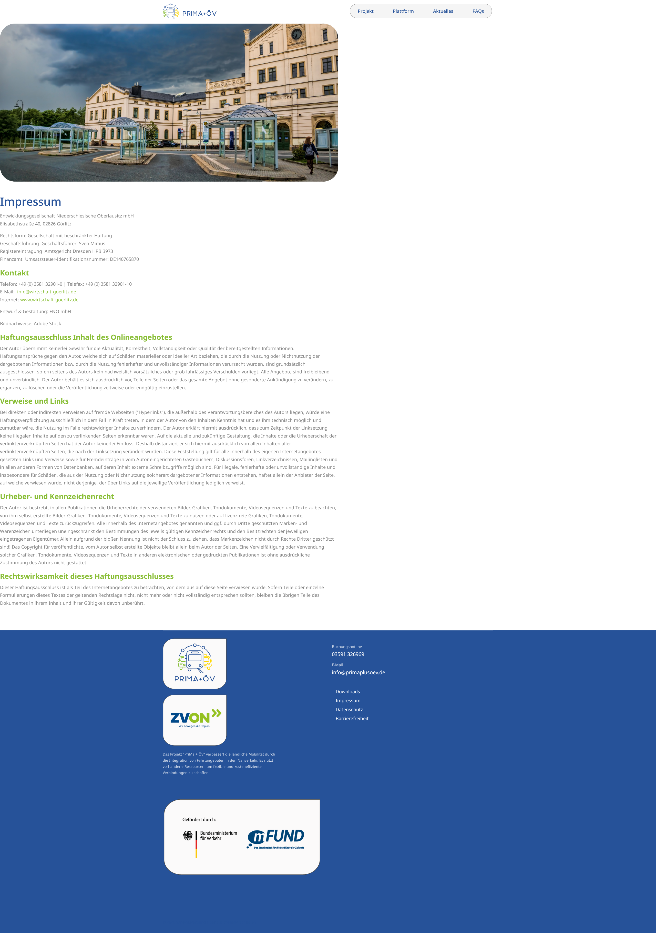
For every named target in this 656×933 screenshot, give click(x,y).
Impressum (348, 700)
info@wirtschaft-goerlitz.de (46, 292)
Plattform (403, 11)
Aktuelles (443, 11)
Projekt (366, 11)
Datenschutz (349, 709)
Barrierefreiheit (352, 718)
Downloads (348, 691)
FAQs (478, 11)
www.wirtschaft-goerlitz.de (49, 299)
